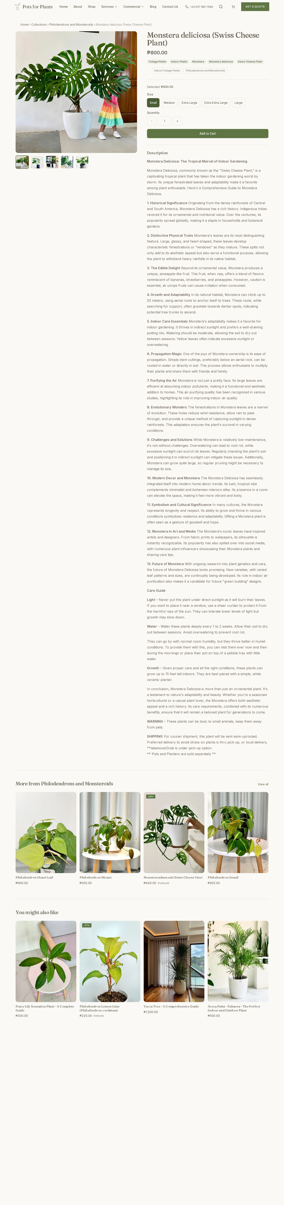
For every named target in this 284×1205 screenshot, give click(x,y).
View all (263, 784)
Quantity (153, 112)
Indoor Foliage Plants (167, 70)
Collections (39, 24)
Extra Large (189, 102)
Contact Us (170, 6)
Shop (91, 6)
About (78, 6)
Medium (169, 102)
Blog (153, 6)
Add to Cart (208, 133)
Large (239, 102)
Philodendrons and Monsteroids (71, 24)
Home (63, 6)
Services (107, 6)
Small (153, 102)
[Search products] (220, 6)
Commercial (131, 6)
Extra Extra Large (216, 102)
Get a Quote (255, 6)
